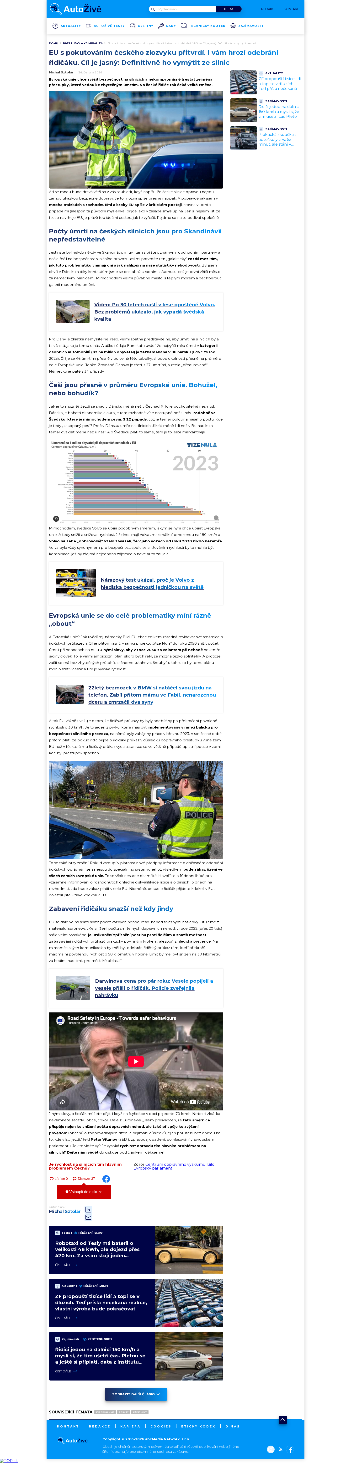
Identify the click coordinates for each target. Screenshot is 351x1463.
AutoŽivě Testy (109, 26)
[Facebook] (289, 1450)
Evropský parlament (152, 1168)
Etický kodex (198, 1426)
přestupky (140, 1412)
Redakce (100, 1426)
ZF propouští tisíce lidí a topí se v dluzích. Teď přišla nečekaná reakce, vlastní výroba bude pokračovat (101, 1303)
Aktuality (71, 26)
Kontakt (68, 1426)
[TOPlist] (9, 1460)
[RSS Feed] (279, 1450)
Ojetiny (145, 26)
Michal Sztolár (61, 72)
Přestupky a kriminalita (83, 43)
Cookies (160, 1426)
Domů (53, 43)
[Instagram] (271, 1450)
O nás (232, 1426)
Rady (171, 26)
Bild (211, 1164)
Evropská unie (105, 1412)
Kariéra (130, 1426)
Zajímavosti (250, 26)
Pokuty (123, 1412)
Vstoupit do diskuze (85, 1192)
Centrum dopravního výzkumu (175, 1164)
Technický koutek (207, 26)
